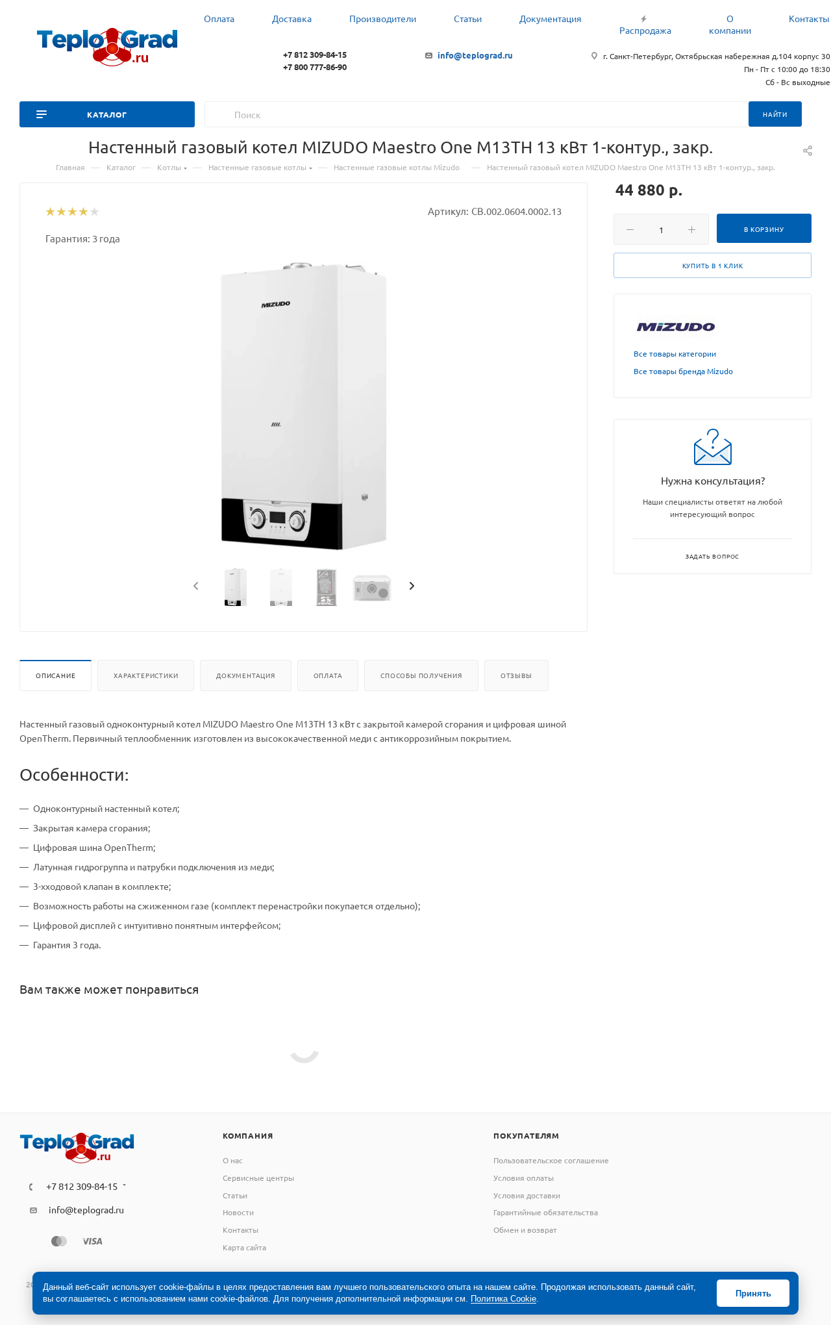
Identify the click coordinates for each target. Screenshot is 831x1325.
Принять (753, 1293)
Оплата (328, 675)
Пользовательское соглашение (551, 1160)
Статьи (235, 1195)
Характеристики (146, 675)
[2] (60, 212)
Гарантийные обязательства (545, 1212)
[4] (82, 212)
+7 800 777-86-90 (315, 66)
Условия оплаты (523, 1177)
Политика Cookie (503, 1299)
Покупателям (526, 1135)
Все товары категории (675, 353)
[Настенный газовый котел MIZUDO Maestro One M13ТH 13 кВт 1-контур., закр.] (304, 408)
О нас (233, 1160)
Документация (245, 675)
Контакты (240, 1229)
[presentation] (195, 586)
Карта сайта (244, 1247)
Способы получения (421, 675)
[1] (49, 212)
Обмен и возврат (525, 1229)
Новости (238, 1212)
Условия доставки (526, 1195)
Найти (775, 114)
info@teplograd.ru (475, 54)
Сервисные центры (258, 1177)
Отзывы (516, 675)
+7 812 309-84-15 (315, 54)
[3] (71, 212)
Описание (55, 675)
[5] (93, 212)
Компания (248, 1135)
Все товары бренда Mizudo (683, 371)
